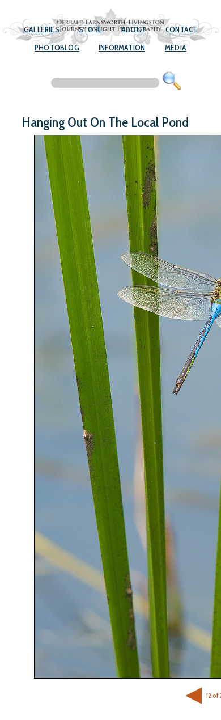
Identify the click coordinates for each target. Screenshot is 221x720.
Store (90, 29)
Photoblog (57, 48)
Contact (181, 29)
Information (122, 48)
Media (175, 48)
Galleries (42, 29)
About (133, 29)
